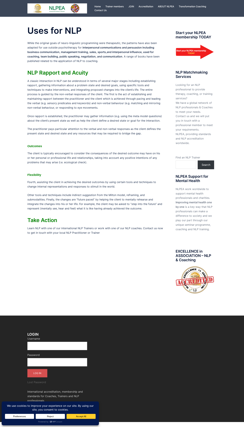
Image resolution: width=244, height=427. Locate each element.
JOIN (131, 6)
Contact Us (100, 10)
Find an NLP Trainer (188, 157)
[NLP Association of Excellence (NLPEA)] (57, 8)
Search (206, 164)
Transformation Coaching (192, 6)
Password (33, 355)
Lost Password (36, 382)
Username (33, 338)
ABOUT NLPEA (166, 6)
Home (97, 6)
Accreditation (146, 6)
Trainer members (114, 6)
